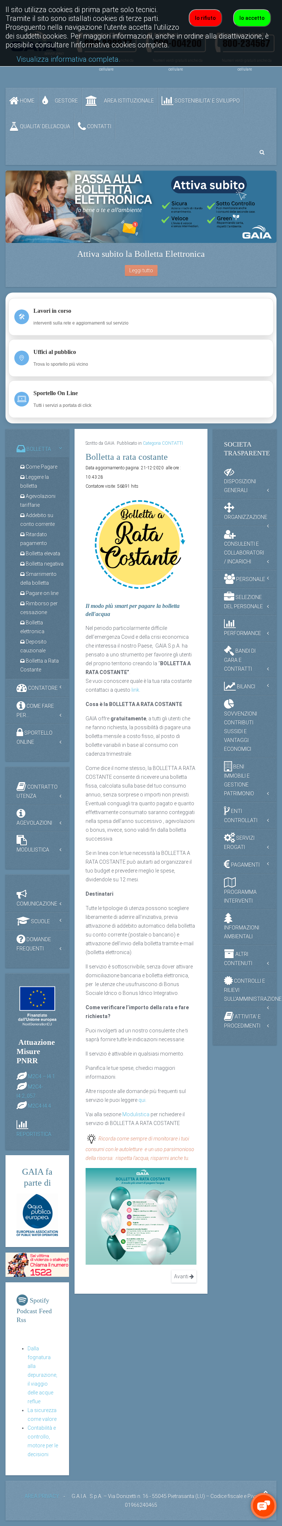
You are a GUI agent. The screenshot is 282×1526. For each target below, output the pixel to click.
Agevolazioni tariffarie (37, 500)
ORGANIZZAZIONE (245, 517)
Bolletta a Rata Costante (39, 665)
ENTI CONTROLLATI (240, 815)
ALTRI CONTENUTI (238, 958)
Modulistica (135, 1114)
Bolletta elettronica (32, 627)
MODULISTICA (33, 850)
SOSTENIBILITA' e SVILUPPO (206, 101)
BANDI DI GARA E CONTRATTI (240, 660)
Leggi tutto (141, 270)
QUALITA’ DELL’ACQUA (44, 126)
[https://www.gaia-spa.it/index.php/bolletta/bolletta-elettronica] (141, 207)
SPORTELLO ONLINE (35, 737)
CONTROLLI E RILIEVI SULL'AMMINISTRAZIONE (250, 990)
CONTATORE (42, 688)
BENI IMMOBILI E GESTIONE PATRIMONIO (239, 780)
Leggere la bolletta (34, 481)
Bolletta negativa (44, 564)
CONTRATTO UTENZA (37, 791)
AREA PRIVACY (42, 1496)
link (135, 690)
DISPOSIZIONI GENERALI (240, 486)
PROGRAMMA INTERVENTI (240, 896)
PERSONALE (250, 579)
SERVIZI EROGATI (239, 842)
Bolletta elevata (42, 553)
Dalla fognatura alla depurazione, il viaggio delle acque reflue (42, 1375)
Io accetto (252, 18)
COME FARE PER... (35, 710)
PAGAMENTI (245, 865)
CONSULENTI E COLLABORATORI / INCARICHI (244, 553)
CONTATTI (98, 126)
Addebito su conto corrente (37, 519)
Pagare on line (41, 593)
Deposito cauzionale (33, 646)
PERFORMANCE (242, 633)
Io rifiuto (205, 18)
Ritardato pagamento (33, 538)
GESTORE (66, 101)
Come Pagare (41, 467)
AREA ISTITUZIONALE (128, 101)
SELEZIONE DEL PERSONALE (243, 601)
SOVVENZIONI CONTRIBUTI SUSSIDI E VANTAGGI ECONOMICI (240, 731)
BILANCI (245, 686)
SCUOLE (40, 921)
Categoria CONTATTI (163, 443)
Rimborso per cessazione (39, 608)
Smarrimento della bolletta (38, 578)
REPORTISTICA (34, 1134)
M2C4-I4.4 (39, 1105)
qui (141, 1100)
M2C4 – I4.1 (41, 1076)
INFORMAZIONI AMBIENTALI (241, 932)
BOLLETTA (38, 449)
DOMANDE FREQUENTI (34, 944)
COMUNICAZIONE (37, 904)
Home (27, 101)
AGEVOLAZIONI (34, 823)
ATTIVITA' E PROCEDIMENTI (242, 1021)
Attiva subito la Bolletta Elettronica (141, 254)
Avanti (181, 1276)
